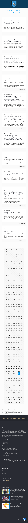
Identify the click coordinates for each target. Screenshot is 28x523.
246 (6, 332)
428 (6, 394)
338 (9, 363)
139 (19, 294)
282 (9, 344)
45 (11, 263)
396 (14, 383)
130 (14, 292)
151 (14, 299)
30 (9, 258)
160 (19, 301)
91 (21, 278)
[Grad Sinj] (14, 4)
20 (19, 254)
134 (6, 294)
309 (6, 354)
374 (11, 375)
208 (16, 318)
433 (19, 394)
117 (16, 287)
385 (21, 378)
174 (19, 306)
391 (19, 380)
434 (21, 394)
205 (9, 318)
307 (19, 352)
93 (9, 280)
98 (21, 280)
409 (11, 387)
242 (14, 330)
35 (21, 258)
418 (16, 390)
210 (21, 318)
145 (16, 297)
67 (14, 270)
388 (11, 380)
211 (6, 320)
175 (21, 306)
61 (16, 268)
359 (9, 371)
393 (6, 383)
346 (11, 366)
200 (14, 316)
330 (6, 361)
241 (11, 330)
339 (11, 363)
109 (14, 285)
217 (21, 320)
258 (19, 335)
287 (21, 344)
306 (16, 352)
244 (19, 330)
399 (21, 383)
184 (9, 311)
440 (19, 397)
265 (19, 337)
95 (14, 280)
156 (9, 301)
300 (19, 349)
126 (21, 289)
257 (16, 335)
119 (21, 287)
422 (9, 392)
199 (11, 316)
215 (16, 320)
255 (11, 335)
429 (9, 394)
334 (16, 361)
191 (9, 313)
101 (11, 282)
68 (16, 270)
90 (19, 278)
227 (11, 325)
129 (11, 292)
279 (19, 342)
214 (14, 320)
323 (6, 359)
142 (9, 297)
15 (6, 254)
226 (9, 325)
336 (21, 361)
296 (9, 349)
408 (9, 387)
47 (16, 263)
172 (14, 306)
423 (11, 392)
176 (6, 309)
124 (16, 289)
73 (11, 273)
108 (11, 285)
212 (9, 320)
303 (9, 352)
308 (21, 352)
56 (21, 266)
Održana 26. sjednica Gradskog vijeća (12, 79)
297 (11, 349)
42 (21, 261)
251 (19, 332)
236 (16, 328)
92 (6, 280)
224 (21, 323)
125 (19, 289)
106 (6, 285)
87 (11, 278)
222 (16, 323)
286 (19, 344)
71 (6, 273)
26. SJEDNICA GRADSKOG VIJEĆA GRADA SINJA (13, 174)
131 (16, 292)
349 (19, 366)
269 (11, 340)
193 (14, 313)
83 (19, 275)
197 (6, 316)
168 (21, 304)
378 (21, 375)
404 (16, 385)
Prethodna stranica (14, 245)
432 (16, 394)
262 (11, 337)
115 (11, 287)
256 (14, 335)
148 (6, 299)
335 (19, 361)
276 (11, 342)
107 (9, 285)
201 (16, 316)
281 (6, 344)
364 (21, 371)
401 (9, 385)
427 (21, 392)
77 (21, 273)
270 (14, 340)
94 (11, 280)
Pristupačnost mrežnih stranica (8, 464)
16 (9, 254)
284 (14, 344)
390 (16, 380)
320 (16, 356)
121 (9, 289)
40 (16, 261)
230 (19, 325)
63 (21, 268)
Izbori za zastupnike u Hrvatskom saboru (13, 156)
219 (9, 323)
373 (9, 375)
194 (16, 313)
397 (16, 383)
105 (21, 282)
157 (11, 301)
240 (9, 330)
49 (21, 263)
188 (19, 311)
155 (6, 301)
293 (19, 347)
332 (11, 361)
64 (6, 270)
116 (14, 287)
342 (19, 363)
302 (6, 352)
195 (19, 313)
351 (6, 368)
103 (16, 282)
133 (21, 292)
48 (19, 263)
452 (16, 402)
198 (9, 316)
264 (16, 337)
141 (6, 297)
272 (19, 340)
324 (9, 359)
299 (16, 349)
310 (9, 354)
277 (14, 342)
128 (9, 292)
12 (16, 251)
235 (14, 328)
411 (16, 387)
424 (14, 392)
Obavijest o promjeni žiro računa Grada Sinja (12, 213)
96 (16, 280)
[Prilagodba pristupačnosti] (24, 519)
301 (21, 349)
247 (9, 332)
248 (11, 332)
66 (11, 270)
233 (9, 328)
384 (19, 378)
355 (16, 368)
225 (6, 325)
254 (9, 335)
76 (19, 273)
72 (8, 273)
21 (21, 254)
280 (21, 342)
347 (14, 366)
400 (6, 385)
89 (16, 278)
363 (19, 371)
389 (14, 380)
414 (6, 390)
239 (6, 330)
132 (19, 292)
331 (9, 361)
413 (21, 387)
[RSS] (14, 521)
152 (16, 299)
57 (6, 268)
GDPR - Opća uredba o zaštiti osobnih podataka (14, 418)
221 (14, 323)
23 (8, 256)
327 (16, 359)
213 (11, 320)
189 (21, 311)
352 (9, 368)
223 (19, 323)
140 (21, 294)
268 (9, 340)
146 (19, 297)
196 (21, 313)
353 (11, 368)
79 (9, 275)
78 (6, 275)
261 (9, 337)
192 (11, 313)
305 (14, 352)
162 (6, 304)
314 (19, 354)
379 (6, 378)
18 (14, 254)
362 (16, 371)
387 (9, 380)
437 (11, 397)
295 (6, 349)
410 (14, 387)
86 (9, 278)
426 (19, 392)
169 (6, 306)
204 (6, 318)
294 (21, 347)
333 (14, 361)
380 (9, 378)
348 (16, 366)
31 (11, 258)
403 (14, 385)
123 (14, 289)
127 (6, 292)
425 (16, 392)
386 (6, 380)
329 (21, 359)
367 (11, 373)
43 (6, 263)
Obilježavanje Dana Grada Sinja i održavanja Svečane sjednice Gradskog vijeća (12, 22)
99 (6, 282)
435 (6, 397)
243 (16, 330)
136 (11, 294)
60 (14, 268)
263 (14, 337)
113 (6, 287)
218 (6, 323)
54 (16, 266)
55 (19, 266)
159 (16, 301)
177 (9, 309)
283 (11, 344)
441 (21, 397)
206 (11, 318)
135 (9, 294)
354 (14, 368)
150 (11, 299)
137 (14, 294)
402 (11, 385)
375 (14, 375)
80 (11, 275)
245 (21, 330)
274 (6, 342)
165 (14, 304)
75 (16, 273)
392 (21, 380)
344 (6, 366)
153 (19, 299)
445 (14, 399)
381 (11, 378)
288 (6, 347)
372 (6, 375)
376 (16, 375)
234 (11, 328)
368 (14, 373)
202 (19, 316)
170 (9, 306)
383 (16, 378)
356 (19, 368)
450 (11, 402)
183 (6, 311)
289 (9, 347)
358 (6, 371)
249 (14, 332)
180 (16, 309)
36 (6, 261)
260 (6, 337)
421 (6, 392)
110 (16, 285)
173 (16, 306)
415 (9, 390)
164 (11, 304)
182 (21, 309)
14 (21, 251)
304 (11, 352)
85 (6, 278)
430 (11, 394)
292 (16, 347)
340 (14, 363)
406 (21, 385)
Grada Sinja (11, 482)
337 (6, 363)
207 (14, 318)
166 (16, 304)
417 (14, 390)
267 (6, 340)
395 (11, 383)
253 (6, 335)
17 (11, 254)
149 (9, 299)
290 (11, 347)
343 (21, 363)
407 (6, 387)
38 (11, 261)
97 (19, 280)
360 (11, 371)
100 (9, 282)
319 (14, 356)
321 (19, 356)
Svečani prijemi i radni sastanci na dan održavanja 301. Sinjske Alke (13, 40)
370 (19, 373)
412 (19, 387)
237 (19, 328)
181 (19, 309)
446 (16, 399)
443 (9, 399)
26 (16, 256)
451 (14, 402)
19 (16, 254)
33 (16, 258)
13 (19, 251)
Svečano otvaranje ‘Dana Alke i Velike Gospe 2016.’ (12, 230)
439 (16, 397)
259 (21, 335)
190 (6, 313)
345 (9, 366)
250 (16, 332)
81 (14, 275)
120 (6, 289)
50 (6, 266)
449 (9, 402)
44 (9, 263)
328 (19, 359)
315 (21, 354)
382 (14, 378)
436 (9, 397)
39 (14, 261)
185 (11, 311)
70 (21, 270)
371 (21, 373)
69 (19, 270)
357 (21, 368)
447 (19, 399)
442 (6, 399)
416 (11, 390)
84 (21, 275)
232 (6, 328)
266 (21, 337)
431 (14, 394)
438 (14, 397)
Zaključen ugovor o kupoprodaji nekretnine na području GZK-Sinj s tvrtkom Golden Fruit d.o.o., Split (13, 118)
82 (16, 275)
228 (14, 325)
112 (21, 285)
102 (14, 282)
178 (11, 309)
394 (9, 383)
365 (6, 373)
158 (14, 301)
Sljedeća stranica (13, 405)
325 (11, 359)
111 (19, 285)
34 (19, 258)
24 (11, 256)
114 (9, 287)
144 (14, 297)
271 (16, 340)
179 (14, 309)
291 (14, 347)
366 (9, 373)
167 (19, 304)
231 (21, 325)
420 (21, 390)
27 (19, 256)
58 (9, 268)
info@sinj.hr (8, 480)
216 (19, 320)
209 (19, 318)
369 (16, 373)
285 (16, 344)
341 (16, 363)
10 (11, 251)
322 (21, 356)
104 (19, 282)
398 (19, 383)
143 (11, 297)
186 (14, 311)
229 (16, 325)
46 (14, 263)
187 (16, 311)
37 (8, 261)
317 (9, 356)
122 (11, 289)
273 (21, 340)
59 (11, 268)
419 (19, 390)
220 (11, 323)
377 (19, 375)
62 (19, 268)
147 (21, 297)
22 (6, 256)
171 (11, 306)
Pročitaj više (22, 33)
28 (21, 256)
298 (14, 349)
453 (19, 402)
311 (11, 354)
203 (21, 316)
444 (11, 399)
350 (21, 366)
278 (16, 342)
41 (19, 261)
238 (21, 328)
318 (11, 356)
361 (14, 371)
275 (9, 342)
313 (16, 354)
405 (19, 385)
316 (6, 356)
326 (14, 359)
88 (14, 278)
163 (9, 304)
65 (9, 270)
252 (21, 332)
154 (21, 299)
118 (19, 287)
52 (11, 266)
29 (6, 258)
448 (21, 399)
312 (14, 354)
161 (21, 301)
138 (16, 294)
